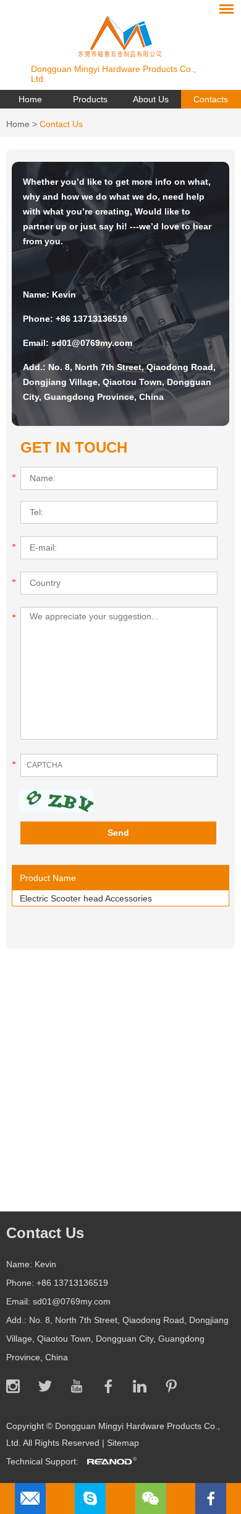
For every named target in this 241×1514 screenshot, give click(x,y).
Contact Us (61, 124)
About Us (151, 99)
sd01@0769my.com (91, 343)
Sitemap (123, 1443)
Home (30, 99)
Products (90, 99)
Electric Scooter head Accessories (86, 898)
